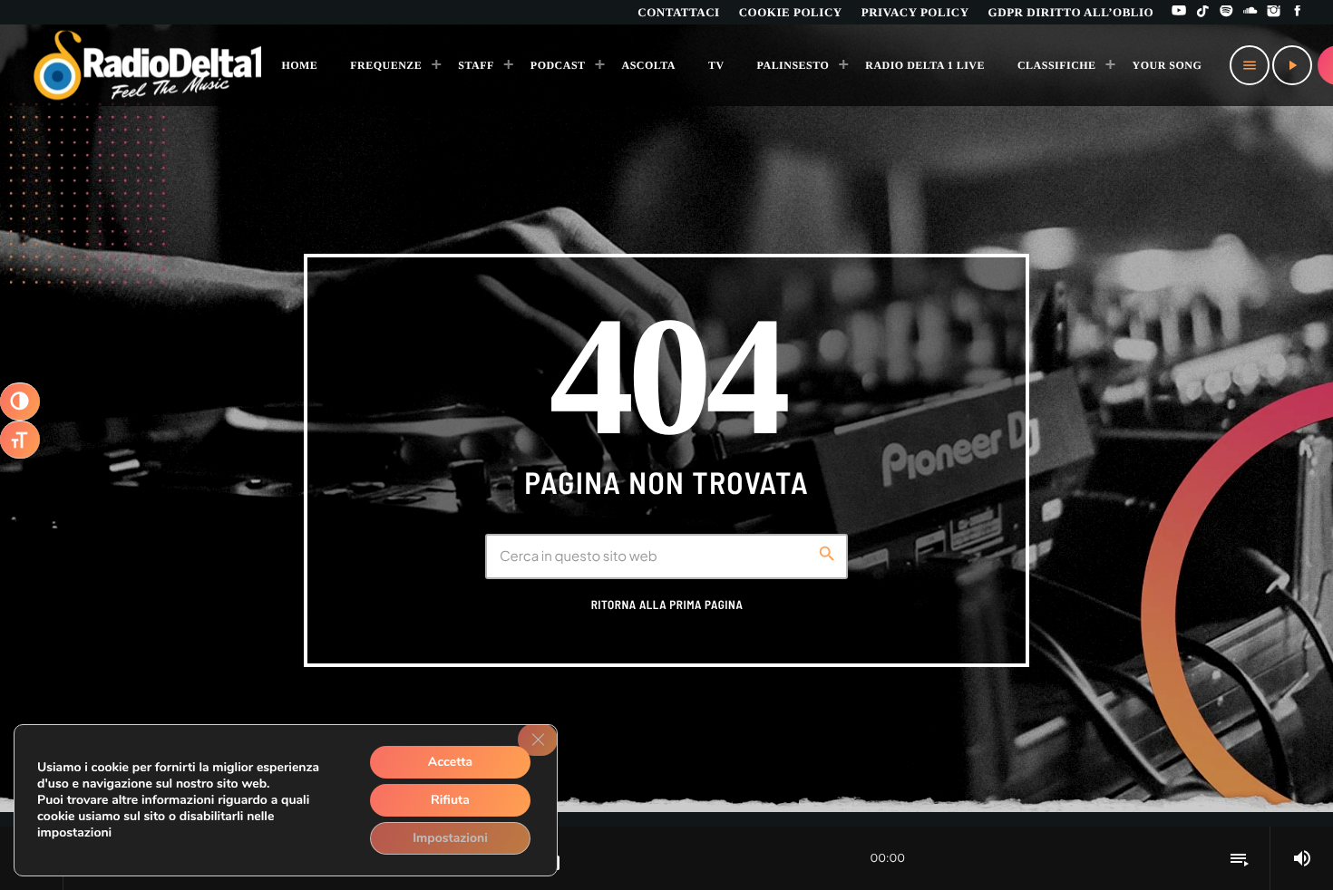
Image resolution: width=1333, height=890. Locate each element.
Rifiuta (450, 799)
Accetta (450, 761)
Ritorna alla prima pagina (667, 604)
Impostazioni (450, 837)
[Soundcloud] (1250, 12)
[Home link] (148, 65)
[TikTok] (1202, 12)
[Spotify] (1227, 12)
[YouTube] (1179, 12)
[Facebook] (1297, 12)
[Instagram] (1274, 12)
